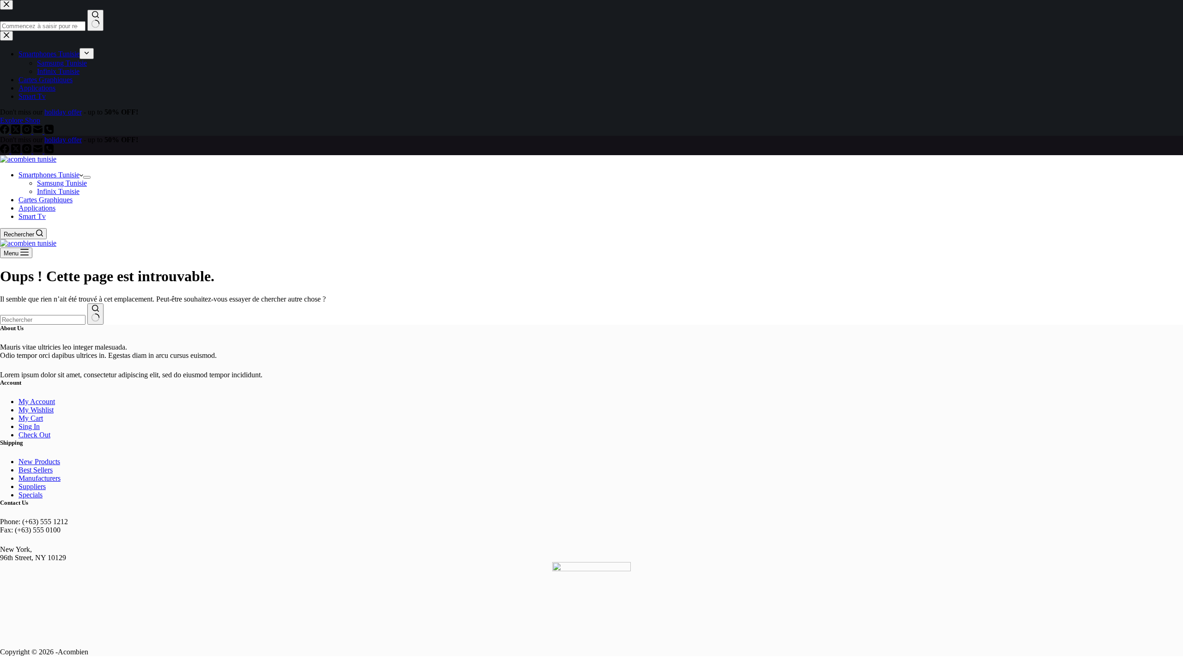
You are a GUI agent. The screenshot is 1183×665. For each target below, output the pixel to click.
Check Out (34, 435)
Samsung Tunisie (62, 183)
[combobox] (42, 320)
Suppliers (32, 486)
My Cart (30, 418)
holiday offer (63, 140)
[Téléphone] (49, 151)
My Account (36, 401)
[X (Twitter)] (16, 151)
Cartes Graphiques (45, 200)
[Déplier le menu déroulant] (87, 177)
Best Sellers (35, 470)
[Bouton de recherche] (95, 314)
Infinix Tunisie (58, 191)
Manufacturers (39, 478)
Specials (30, 495)
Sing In (29, 426)
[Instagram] (27, 151)
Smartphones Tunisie (48, 175)
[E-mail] (38, 151)
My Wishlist (36, 410)
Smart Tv (32, 216)
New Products (39, 462)
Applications (36, 208)
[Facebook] (5, 151)
